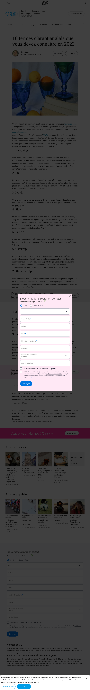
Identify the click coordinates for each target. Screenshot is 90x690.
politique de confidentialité (54, 374)
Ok (24, 686)
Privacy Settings (8, 686)
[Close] (86, 678)
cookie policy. (33, 682)
